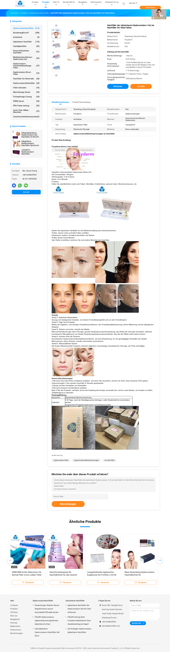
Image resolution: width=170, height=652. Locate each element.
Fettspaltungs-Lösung (26, 97)
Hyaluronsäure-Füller (61, 460)
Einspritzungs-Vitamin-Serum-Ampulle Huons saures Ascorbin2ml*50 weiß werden (47, 608)
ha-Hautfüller (109, 460)
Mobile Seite (15, 626)
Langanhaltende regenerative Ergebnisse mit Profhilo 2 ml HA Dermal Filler (101, 575)
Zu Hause (14, 605)
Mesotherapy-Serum (26, 92)
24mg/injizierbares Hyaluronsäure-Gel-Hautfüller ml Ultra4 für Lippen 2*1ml (31, 135)
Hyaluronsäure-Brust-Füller (26, 73)
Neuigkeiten (15, 619)
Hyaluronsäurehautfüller (26, 28)
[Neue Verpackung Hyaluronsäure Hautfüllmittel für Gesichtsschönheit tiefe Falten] (140, 551)
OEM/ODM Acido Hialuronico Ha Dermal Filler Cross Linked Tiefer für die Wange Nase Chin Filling (27, 575)
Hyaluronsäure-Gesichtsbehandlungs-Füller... (26, 66)
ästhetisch (26, 37)
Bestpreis (117, 86)
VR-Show (14, 612)
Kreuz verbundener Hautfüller (26, 52)
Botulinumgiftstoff (26, 33)
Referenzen (150, 7)
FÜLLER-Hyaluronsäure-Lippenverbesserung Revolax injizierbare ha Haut (46, 620)
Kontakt (26, 192)
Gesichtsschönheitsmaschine (26, 117)
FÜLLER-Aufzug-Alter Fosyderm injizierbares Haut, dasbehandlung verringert (79, 620)
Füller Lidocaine (26, 88)
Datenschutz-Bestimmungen (16, 631)
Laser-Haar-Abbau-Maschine (26, 111)
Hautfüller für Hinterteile (26, 79)
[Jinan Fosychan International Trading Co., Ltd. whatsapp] (20, 185)
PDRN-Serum (26, 101)
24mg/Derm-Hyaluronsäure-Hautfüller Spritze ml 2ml (30, 143)
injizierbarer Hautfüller (26, 42)
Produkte (14, 609)
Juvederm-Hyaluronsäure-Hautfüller (27, 152)
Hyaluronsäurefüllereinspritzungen (86, 460)
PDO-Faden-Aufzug (26, 106)
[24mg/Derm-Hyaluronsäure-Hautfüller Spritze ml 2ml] (16, 143)
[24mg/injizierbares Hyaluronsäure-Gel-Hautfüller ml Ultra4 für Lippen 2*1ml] (16, 135)
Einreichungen (68, 504)
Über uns (13, 616)
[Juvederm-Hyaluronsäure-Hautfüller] (16, 152)
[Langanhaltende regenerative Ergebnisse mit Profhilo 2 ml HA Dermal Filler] (103, 551)
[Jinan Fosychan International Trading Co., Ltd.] (20, 4)
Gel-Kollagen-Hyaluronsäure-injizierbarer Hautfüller (80, 630)
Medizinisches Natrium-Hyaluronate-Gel (26, 58)
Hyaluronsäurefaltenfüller (26, 83)
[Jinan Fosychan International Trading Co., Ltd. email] (14, 185)
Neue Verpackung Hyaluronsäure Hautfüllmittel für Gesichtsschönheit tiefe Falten (139, 575)
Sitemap (13, 623)
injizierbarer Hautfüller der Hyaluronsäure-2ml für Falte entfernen (79, 608)
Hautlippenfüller (26, 46)
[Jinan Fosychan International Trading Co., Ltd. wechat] (26, 185)
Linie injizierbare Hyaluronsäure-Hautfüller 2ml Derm (47, 632)
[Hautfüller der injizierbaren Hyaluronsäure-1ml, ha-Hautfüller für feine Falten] (83, 45)
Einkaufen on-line (112, 3)
